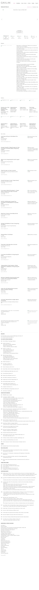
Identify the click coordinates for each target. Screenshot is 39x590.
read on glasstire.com (4, 217)
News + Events (23, 3)
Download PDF (3, 555)
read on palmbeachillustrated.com (6, 184)
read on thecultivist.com (4, 293)
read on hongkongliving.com (5, 164)
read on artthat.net (4, 271)
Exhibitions (18, 3)
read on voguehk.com (4, 228)
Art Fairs (29, 3)
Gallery (33, 3)
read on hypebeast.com (4, 153)
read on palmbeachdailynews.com (6, 195)
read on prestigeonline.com (5, 248)
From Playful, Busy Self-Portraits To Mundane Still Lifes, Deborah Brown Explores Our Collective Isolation (10, 321)
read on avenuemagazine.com (5, 141)
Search (36, 3)
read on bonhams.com (4, 282)
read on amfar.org (4, 238)
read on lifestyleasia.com (5, 259)
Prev (1, 19)
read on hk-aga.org (4, 174)
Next (37, 19)
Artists (14, 3)
